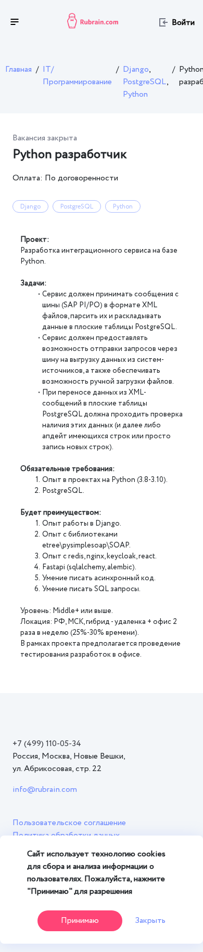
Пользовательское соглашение (69, 823)
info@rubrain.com (44, 789)
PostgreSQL (145, 82)
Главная (18, 69)
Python (135, 94)
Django (136, 69)
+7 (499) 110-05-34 (46, 744)
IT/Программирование (77, 75)
